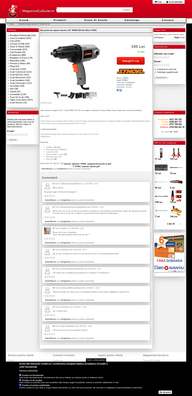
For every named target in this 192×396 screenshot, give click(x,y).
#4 (53, 250)
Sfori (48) (14, 88)
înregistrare (62, 169)
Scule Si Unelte (96, 20)
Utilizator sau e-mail (164, 54)
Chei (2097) (15, 41)
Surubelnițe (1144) (18, 94)
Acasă (24, 20)
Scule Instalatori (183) (20, 80)
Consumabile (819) (18, 49)
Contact (168, 20)
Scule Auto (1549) (18, 69)
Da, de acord (165, 392)
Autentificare (46, 169)
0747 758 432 (175, 124)
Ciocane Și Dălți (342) (20, 44)
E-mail (11, 131)
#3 (53, 228)
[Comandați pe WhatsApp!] (183, 127)
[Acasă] (13, 11)
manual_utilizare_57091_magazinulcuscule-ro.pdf (87, 164)
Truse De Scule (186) (19, 97)
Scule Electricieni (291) (20, 77)
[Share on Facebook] (118, 90)
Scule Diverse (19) (18, 102)
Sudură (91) (15, 91)
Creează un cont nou (166, 69)
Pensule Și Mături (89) (20, 63)
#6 (53, 288)
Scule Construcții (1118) (20, 72)
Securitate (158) (17, 86)
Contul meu (58, 360)
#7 (53, 307)
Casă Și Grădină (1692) (20, 38)
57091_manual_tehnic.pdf (87, 166)
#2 (53, 207)
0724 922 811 (176, 127)
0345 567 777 (175, 122)
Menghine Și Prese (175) (21, 58)
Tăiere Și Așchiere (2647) (21, 100)
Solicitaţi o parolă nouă (167, 72)
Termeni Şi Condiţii (151, 360)
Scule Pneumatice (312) (21, 83)
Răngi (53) (14, 66)
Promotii (60, 20)
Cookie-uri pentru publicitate (36, 385)
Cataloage (132, 20)
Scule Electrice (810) (19, 74)
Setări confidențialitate (96, 360)
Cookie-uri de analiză (32, 380)
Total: (177, 37)
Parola (158, 61)
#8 (53, 326)
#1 (53, 184)
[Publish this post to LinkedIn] (120, 90)
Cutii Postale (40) (17, 52)
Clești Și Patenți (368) (20, 46)
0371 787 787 (175, 119)
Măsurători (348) (17, 60)
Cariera (11, 360)
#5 (53, 269)
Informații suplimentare (28, 370)
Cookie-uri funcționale (32, 375)
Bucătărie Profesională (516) (23, 35)
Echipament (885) (18, 55)
